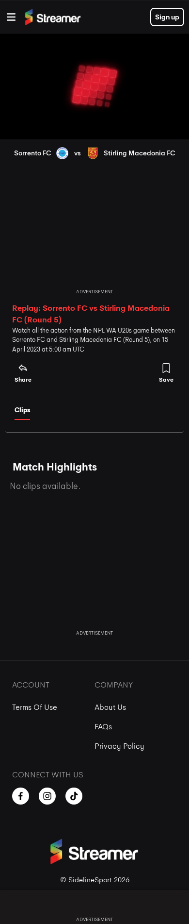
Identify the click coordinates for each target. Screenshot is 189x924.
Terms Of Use (34, 707)
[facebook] (20, 796)
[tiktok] (73, 796)
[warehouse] (11, 17)
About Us (110, 707)
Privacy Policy (119, 746)
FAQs (103, 727)
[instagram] (47, 796)
